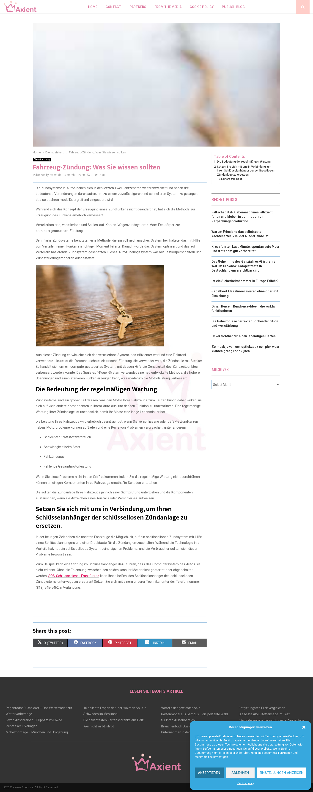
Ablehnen (240, 773)
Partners (137, 7)
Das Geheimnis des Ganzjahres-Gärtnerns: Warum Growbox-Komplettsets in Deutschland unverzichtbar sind (243, 266)
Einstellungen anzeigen (281, 773)
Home (92, 7)
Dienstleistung (42, 159)
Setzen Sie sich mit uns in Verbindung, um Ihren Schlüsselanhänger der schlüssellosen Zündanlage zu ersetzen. (246, 170)
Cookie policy (245, 783)
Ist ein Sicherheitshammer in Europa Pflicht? (245, 281)
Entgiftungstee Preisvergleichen (262, 708)
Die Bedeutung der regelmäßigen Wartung (244, 161)
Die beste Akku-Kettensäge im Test (264, 714)
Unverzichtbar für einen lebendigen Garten (243, 336)
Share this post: (232, 178)
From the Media (167, 7)
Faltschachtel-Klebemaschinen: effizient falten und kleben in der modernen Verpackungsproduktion (242, 216)
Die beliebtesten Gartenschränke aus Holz (113, 720)
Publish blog (233, 7)
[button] (304, 727)
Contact (113, 7)
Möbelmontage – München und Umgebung (37, 732)
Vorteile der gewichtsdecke (180, 708)
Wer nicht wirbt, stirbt (98, 726)
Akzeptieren (209, 773)
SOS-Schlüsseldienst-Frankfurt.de (73, 576)
